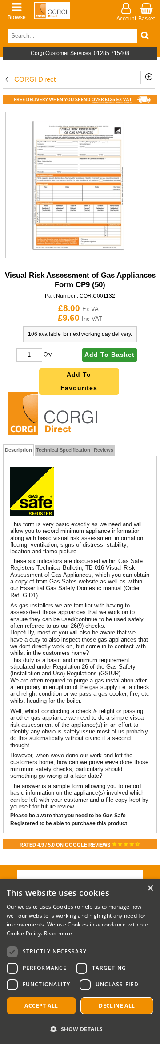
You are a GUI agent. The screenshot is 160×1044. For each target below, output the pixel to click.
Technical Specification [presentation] (63, 450)
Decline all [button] (117, 1005)
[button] (80, 1029)
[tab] (18, 450)
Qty (48, 354)
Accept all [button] (41, 1005)
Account (126, 19)
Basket (146, 19)
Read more (58, 933)
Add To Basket (109, 354)
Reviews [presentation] (103, 450)
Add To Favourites (78, 381)
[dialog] (80, 961)
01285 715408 (111, 53)
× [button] (150, 888)
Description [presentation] (18, 450)
